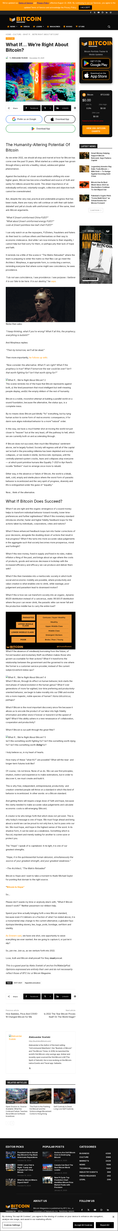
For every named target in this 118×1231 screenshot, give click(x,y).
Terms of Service (26, 3)
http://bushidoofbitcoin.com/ (40, 1041)
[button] (108, 26)
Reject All (104, 1225)
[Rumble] (102, 12)
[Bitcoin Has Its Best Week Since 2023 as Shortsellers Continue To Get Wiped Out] (84, 184)
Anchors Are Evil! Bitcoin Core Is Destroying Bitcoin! (64, 1154)
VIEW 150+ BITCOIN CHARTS (95, 129)
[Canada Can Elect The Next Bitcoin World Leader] (47, 1167)
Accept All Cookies (83, 1225)
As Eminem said (13, 935)
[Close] (113, 1217)
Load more (94, 210)
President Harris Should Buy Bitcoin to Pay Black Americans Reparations (27, 1154)
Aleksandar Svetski (20, 58)
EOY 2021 (18, 983)
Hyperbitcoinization (32, 983)
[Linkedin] (106, 12)
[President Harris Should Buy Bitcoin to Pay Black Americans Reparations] (11, 1154)
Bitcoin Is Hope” (15, 887)
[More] (75, 108)
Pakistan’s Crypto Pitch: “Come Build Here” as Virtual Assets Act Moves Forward (101, 199)
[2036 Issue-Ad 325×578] (95, 255)
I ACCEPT (85, 7)
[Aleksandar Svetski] (7, 57)
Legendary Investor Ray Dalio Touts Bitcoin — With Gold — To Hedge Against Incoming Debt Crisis (101, 171)
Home (8, 34)
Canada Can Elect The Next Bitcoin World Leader (63, 1167)
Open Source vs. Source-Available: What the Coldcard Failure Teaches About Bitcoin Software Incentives (16, 1111)
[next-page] (12, 1123)
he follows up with (38, 357)
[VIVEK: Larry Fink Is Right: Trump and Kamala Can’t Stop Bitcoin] (11, 1167)
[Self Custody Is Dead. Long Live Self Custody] (64, 1096)
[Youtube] (98, 12)
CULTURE (17, 34)
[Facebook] (90, 12)
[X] (30, 1068)
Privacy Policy (43, 3)
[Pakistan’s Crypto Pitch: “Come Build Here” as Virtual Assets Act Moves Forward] (84, 198)
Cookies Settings (12, 1225)
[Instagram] (110, 12)
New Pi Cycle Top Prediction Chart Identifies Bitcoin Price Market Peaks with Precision (63, 1182)
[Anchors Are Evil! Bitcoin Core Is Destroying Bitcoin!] (47, 1154)
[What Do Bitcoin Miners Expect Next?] (11, 1182)
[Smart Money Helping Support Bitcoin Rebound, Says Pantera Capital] (84, 155)
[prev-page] (7, 1123)
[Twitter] (94, 12)
